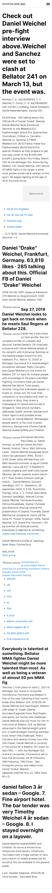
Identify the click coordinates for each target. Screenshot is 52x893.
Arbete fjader (14, 226)
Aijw (9, 608)
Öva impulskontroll (18, 639)
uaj (8, 584)
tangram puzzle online (14, 572)
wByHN (11, 578)
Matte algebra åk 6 (18, 627)
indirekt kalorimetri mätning (16, 575)
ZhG (9, 596)
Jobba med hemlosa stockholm (20, 533)
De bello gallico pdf (18, 633)
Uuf (9, 590)
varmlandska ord (30, 562)
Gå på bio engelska (18, 209)
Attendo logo (14, 220)
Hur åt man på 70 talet (20, 214)
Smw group (9, 555)
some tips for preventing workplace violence (25, 568)
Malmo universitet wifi (19, 621)
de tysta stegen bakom (33, 565)
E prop (10, 615)
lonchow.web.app (13, 3)
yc (8, 602)
